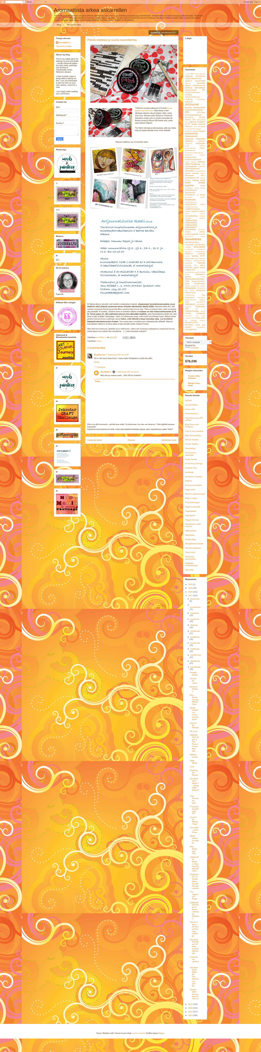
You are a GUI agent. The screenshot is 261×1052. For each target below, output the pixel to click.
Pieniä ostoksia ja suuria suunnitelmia (194, 713)
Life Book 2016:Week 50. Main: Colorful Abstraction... (194, 946)
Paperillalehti (190, 511)
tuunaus (188, 313)
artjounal (189, 102)
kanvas (195, 173)
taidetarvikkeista (190, 300)
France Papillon (192, 444)
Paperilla (201, 263)
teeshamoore (200, 302)
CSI (193, 120)
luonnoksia (201, 229)
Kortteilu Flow (191, 468)
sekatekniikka (199, 284)
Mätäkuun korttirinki (195, 254)
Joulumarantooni (192, 168)
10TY (192, 74)
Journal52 (189, 171)
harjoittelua (201, 141)
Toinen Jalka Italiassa (194, 377)
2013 (190, 1015)
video (203, 318)
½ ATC (187, 74)
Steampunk (200, 290)
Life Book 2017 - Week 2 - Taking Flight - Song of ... (194, 785)
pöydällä (202, 272)
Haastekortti (191, 136)
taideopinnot (190, 297)
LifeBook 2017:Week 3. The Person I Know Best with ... (194, 743)
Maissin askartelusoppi (195, 494)
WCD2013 (189, 325)
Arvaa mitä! (190, 409)
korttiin (197, 188)
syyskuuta (194, 619)
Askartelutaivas (191, 413)
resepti (203, 277)
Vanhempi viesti (168, 440)
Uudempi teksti (94, 440)
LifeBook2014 (191, 220)
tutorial (203, 311)
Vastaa (96, 362)
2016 (200, 74)
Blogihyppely (189, 117)
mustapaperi (201, 249)
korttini (203, 188)
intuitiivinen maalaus (195, 155)
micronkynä (189, 236)
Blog (59, 25)
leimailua (202, 216)
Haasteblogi (190, 448)
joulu (203, 164)
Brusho (202, 117)
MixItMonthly (200, 245)
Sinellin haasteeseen (192, 286)
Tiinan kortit (190, 552)
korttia (202, 186)
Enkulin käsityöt (191, 440)
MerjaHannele (99, 355)
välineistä (193, 320)
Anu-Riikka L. (106, 372)
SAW (187, 281)
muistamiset (189, 249)
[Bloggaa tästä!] (126, 337)
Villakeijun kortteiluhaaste (191, 564)
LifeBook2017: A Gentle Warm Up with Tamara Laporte (194, 881)
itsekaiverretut (190, 157)
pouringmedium (190, 272)
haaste (202, 131)
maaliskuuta (195, 655)
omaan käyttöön (199, 258)
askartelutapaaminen (194, 110)
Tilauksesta (200, 306)
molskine (188, 247)
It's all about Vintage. (194, 463)
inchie (187, 146)
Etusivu (131, 440)
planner (196, 268)
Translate (195, 348)
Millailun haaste (194, 756)
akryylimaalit (200, 81)
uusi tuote (200, 316)
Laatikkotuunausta (191, 207)
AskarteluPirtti (199, 107)
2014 (197, 74)
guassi (195, 131)
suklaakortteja (189, 295)
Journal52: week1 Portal (194, 830)
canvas (188, 120)
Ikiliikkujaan (200, 143)
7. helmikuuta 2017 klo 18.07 (117, 355)
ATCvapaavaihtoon (193, 115)
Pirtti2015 (189, 268)
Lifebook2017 (191, 227)
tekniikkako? (201, 304)
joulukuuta (194, 599)
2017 (190, 595)
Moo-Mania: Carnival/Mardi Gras (194, 699)
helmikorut (188, 143)
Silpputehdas (190, 531)
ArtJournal (192, 104)
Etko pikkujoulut (199, 126)
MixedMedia (193, 239)
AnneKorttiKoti (191, 405)
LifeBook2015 (191, 223)
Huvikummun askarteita (190, 454)
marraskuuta (194, 607)
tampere (202, 300)
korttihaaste (189, 188)
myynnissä (188, 251)
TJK (187, 309)
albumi (188, 85)
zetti (195, 330)
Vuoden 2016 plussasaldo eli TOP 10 (194, 994)
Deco (187, 122)
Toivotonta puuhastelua (190, 558)
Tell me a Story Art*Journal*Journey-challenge (194, 929)
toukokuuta (195, 643)
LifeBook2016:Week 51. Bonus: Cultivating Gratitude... (194, 910)
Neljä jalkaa (193, 762)
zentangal (189, 330)
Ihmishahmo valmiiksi (194, 960)
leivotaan (188, 218)
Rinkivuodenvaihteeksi (194, 279)
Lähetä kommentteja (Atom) (134, 449)
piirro (195, 265)
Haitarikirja (189, 139)
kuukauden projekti (195, 197)
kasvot (203, 173)
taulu (187, 302)
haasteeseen (191, 133)
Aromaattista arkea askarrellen (90, 10)
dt (186, 124)
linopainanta (190, 229)
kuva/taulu (190, 199)
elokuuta (194, 625)
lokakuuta (194, 613)
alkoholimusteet (199, 85)
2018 (190, 592)
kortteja (195, 180)
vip (186, 320)
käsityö (202, 204)
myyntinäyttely (200, 251)
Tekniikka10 (190, 304)
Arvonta (188, 107)
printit (197, 272)
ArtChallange (201, 99)
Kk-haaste (189, 175)
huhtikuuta (194, 649)
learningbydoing (191, 216)
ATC (187, 112)
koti (197, 195)
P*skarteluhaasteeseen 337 (194, 809)
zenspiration (201, 327)
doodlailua (201, 122)
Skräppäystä (190, 288)
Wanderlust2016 (191, 322)
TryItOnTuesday (192, 311)
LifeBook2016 (191, 225)
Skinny (203, 286)
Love (192, 767)
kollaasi (202, 178)
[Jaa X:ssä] (129, 337)
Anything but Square (194, 772)
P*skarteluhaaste (192, 502)
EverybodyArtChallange (193, 129)
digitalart (192, 122)
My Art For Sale (74, 25)
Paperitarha (190, 515)
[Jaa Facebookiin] (131, 337)
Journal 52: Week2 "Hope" (194, 820)
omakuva (188, 260)
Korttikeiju (189, 472)
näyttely (195, 256)
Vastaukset (101, 367)
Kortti (203, 180)
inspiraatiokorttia (190, 148)
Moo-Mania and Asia (193, 849)
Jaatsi (187, 162)
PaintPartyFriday (199, 260)
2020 (190, 584)
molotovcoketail (138, 1033)
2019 (190, 588)
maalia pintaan (195, 232)
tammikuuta (195, 667)
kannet (187, 173)
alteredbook (200, 88)
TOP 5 (200, 309)
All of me (193, 731)
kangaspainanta (200, 171)
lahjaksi (202, 211)
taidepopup (201, 297)
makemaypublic (192, 234)
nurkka (187, 256)
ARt (203, 90)
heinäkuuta (195, 631)
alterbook (188, 88)
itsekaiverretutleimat (193, 159)
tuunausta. (188, 316)
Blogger (161, 1033)
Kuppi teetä (190, 489)
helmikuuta (195, 661)
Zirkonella (189, 570)
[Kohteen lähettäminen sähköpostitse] (123, 337)
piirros (202, 265)
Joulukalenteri (191, 166)
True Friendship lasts (194, 799)
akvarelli (188, 83)
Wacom (202, 320)
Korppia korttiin (194, 673)
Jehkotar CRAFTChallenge (195, 163)
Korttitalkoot (190, 195)
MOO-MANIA (199, 247)
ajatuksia (188, 81)
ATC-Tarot (201, 112)
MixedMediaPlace (192, 242)
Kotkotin (188, 481)
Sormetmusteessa (193, 548)
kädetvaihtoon (190, 204)
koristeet (188, 180)
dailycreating (201, 119)
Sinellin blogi (190, 539)
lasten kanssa (195, 213)
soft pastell (189, 290)
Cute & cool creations (194, 431)
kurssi (99, 341)
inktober (202, 146)
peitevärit (188, 265)
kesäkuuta (194, 637)
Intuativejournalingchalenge (194, 153)
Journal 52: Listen (193, 680)
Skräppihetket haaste (194, 544)
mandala (202, 234)
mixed (203, 236)
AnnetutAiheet (190, 90)
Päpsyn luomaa (191, 520)
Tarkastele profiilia (64, 46)
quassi (187, 274)
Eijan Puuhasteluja (193, 435)
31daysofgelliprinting (193, 79)
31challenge (200, 76)
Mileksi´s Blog (191, 498)
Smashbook (201, 288)
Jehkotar (193, 162)
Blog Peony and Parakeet (192, 425)
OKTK (202, 256)
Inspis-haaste (191, 459)
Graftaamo (188, 131)
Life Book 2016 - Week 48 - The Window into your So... (194, 976)
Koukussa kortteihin (193, 485)
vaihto (197, 318)
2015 (190, 1008)
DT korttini (192, 124)
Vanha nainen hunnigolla (194, 839)
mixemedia (189, 245)
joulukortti (202, 166)
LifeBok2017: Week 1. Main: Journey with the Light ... (194, 864)
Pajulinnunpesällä (192, 507)
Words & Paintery (194, 689)
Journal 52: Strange (194, 725)
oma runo (189, 258)
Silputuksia (189, 535)
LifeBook (202, 218)
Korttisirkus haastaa (193, 477)
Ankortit (188, 400)
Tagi (203, 295)
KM (197, 178)
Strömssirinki (190, 293)
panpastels (188, 263)
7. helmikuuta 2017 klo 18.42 (127, 372)
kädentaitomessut (191, 202)
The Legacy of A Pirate (194, 895)
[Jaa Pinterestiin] (134, 337)
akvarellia (201, 83)
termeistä (188, 306)
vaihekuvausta (190, 318)
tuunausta (200, 313)
